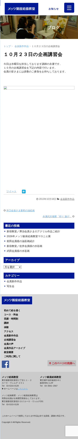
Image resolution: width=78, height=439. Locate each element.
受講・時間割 (11, 318)
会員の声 (8, 344)
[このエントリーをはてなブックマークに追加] (24, 191)
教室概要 (8, 352)
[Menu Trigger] (69, 8)
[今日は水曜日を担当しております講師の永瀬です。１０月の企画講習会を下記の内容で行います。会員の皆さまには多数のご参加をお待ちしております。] (39, 183)
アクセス (8, 331)
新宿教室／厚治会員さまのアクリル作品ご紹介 (33, 231)
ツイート (11, 191)
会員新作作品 (22, 46)
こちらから (23, 389)
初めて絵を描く (12, 310)
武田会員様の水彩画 (18, 250)
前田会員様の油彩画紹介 (21, 241)
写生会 (10, 286)
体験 (6, 327)
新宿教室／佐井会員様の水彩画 (24, 246)
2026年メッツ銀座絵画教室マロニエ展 (29, 236)
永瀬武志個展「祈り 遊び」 (57, 216)
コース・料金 (11, 314)
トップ (7, 46)
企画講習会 (10, 339)
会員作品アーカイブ (14, 348)
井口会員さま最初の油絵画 (20, 210)
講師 (6, 323)
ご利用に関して (12, 356)
